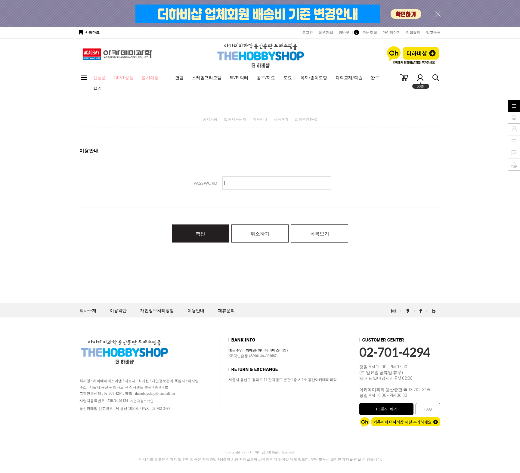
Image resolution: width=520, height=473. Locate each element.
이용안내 (260, 119)
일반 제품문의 (235, 119)
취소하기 (260, 233)
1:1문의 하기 (387, 409)
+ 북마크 (92, 32)
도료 (287, 77)
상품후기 (281, 119)
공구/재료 (266, 77)
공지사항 (210, 119)
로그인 (307, 32)
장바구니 (348, 32)
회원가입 (325, 32)
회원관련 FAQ (306, 119)
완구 (375, 77)
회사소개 (87, 310)
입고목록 (433, 32)
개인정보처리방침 (157, 310)
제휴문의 (226, 310)
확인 (200, 233)
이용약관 (118, 310)
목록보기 (319, 233)
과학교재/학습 (349, 77)
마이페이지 (391, 32)
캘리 (97, 88)
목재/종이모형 (313, 77)
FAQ (428, 409)
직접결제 (413, 32)
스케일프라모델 (206, 77)
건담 (179, 77)
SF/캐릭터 (239, 77)
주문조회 (369, 32)
